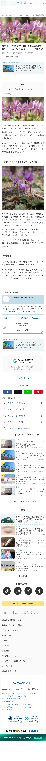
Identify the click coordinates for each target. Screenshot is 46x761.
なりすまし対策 (29, 707)
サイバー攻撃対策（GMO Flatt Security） (12, 707)
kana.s (43, 534)
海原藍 (43, 546)
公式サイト (8, 318)
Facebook (36, 318)
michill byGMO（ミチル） (9, 15)
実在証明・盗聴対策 (7, 701)
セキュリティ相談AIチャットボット (11, 698)
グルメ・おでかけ (25, 15)
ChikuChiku (41, 459)
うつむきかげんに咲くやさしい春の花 (19, 89)
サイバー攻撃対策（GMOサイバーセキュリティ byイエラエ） (18, 704)
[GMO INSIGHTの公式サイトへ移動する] (23, 681)
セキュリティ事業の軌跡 (8, 709)
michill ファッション (39, 570)
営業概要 (9, 94)
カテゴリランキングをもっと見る (23, 501)
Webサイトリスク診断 (20, 696)
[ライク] (43, 2)
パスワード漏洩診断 (7, 696)
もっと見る (23, 575)
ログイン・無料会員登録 (23, 603)
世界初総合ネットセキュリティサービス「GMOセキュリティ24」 (19, 693)
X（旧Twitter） (23, 318)
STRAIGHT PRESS (12, 57)
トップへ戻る (22, 378)
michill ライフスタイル (38, 447)
